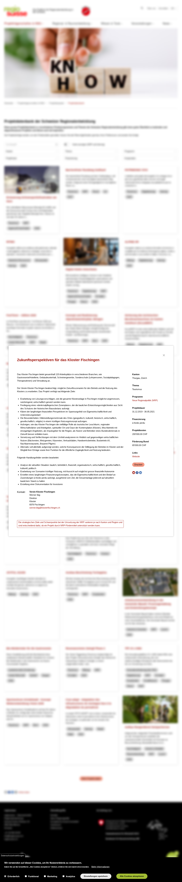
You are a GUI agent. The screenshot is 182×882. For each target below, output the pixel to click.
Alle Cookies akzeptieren (132, 876)
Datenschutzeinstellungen (12, 855)
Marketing (52, 876)
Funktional (33, 876)
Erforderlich (13, 876)
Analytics (70, 876)
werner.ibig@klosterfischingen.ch (44, 507)
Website (136, 456)
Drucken (138, 464)
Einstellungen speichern (96, 876)
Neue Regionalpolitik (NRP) (145, 400)
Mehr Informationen (100, 866)
